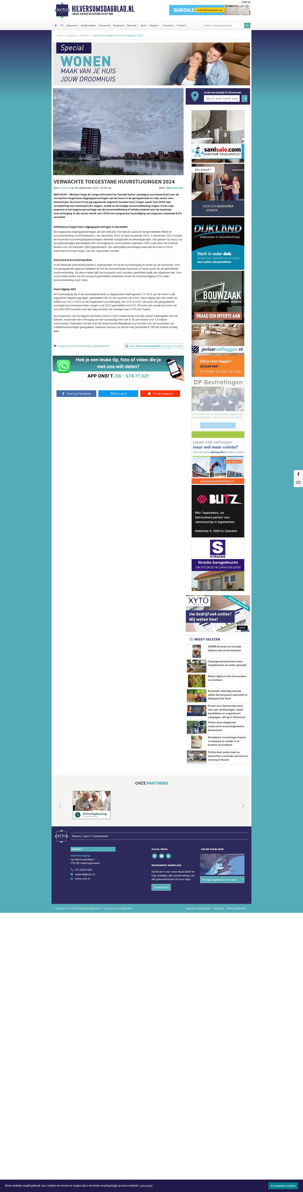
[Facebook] (155, 855)
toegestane (64, 345)
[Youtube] (161, 855)
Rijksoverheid (174, 187)
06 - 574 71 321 (132, 376)
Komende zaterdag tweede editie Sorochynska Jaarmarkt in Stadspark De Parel (227, 694)
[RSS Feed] (168, 855)
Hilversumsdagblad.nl (103, 9)
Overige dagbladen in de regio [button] (219, 879)
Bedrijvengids (88, 25)
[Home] (55, 25)
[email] (298, 483)
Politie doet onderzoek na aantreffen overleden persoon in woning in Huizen (228, 756)
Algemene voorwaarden (198, 908)
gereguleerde (101, 345)
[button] (56, 805)
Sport (144, 25)
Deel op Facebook (79, 393)
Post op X (120, 393)
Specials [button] (131, 25)
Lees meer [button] (146, 1185)
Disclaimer (218, 908)
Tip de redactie (163, 393)
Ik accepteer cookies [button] (283, 1185)
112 (61, 25)
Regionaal (118, 25)
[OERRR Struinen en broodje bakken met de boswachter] (197, 651)
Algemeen (72, 25)
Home (59, 35)
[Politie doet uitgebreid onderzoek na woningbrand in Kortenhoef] (197, 727)
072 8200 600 (83, 869)
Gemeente (104, 25)
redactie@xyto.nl (85, 874)
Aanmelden (161, 887)
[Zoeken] (247, 25)
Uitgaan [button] (154, 25)
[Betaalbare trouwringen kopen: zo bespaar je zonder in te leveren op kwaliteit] (197, 742)
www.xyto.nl (82, 878)
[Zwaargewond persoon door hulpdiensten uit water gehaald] (197, 666)
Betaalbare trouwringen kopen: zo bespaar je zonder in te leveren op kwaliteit (227, 741)
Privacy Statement (236, 908)
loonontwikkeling (82, 345)
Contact (181, 25)
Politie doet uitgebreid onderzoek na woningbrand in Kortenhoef (226, 726)
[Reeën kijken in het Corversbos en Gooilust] (197, 681)
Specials (72, 35)
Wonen (84, 35)
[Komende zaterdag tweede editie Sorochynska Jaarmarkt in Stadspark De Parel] (197, 695)
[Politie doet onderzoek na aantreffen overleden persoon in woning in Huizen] (197, 757)
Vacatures (168, 25)
